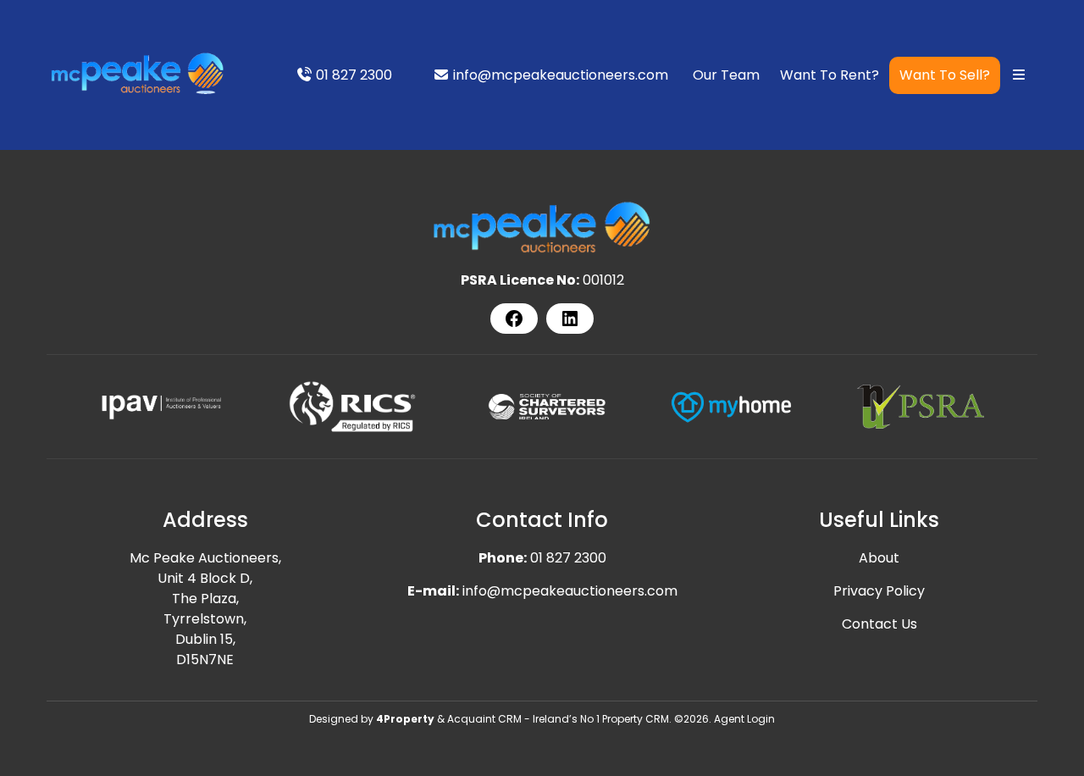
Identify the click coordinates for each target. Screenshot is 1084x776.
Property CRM (635, 719)
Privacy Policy (879, 591)
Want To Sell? (944, 75)
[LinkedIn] (570, 318)
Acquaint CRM (484, 719)
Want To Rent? (829, 75)
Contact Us (879, 624)
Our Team (726, 75)
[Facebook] (514, 318)
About (879, 558)
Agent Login (744, 719)
